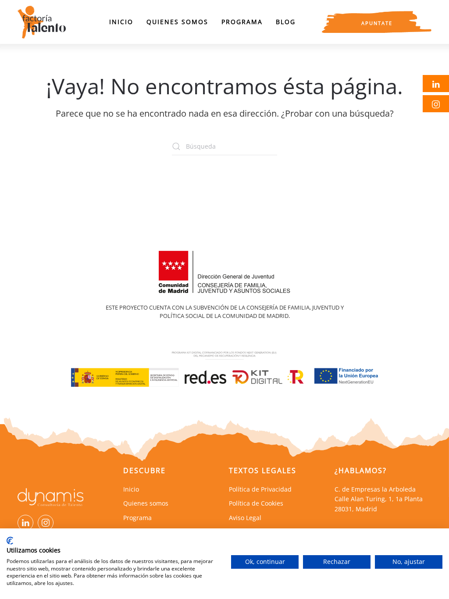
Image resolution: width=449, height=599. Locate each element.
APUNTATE (376, 23)
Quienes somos (177, 22)
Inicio (121, 22)
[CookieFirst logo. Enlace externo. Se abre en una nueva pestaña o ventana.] (10, 541)
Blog (286, 22)
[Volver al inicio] (42, 21)
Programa (242, 22)
